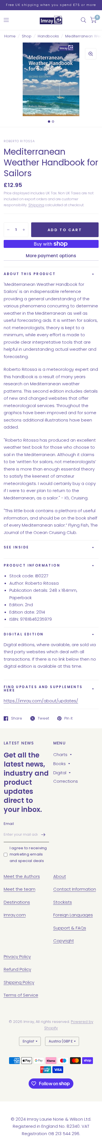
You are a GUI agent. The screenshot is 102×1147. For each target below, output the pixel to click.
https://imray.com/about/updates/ (41, 701)
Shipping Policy (19, 982)
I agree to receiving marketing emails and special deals (28, 854)
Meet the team (19, 889)
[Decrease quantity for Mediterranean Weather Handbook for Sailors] (8, 230)
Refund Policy (17, 969)
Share (16, 718)
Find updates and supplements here (43, 688)
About (59, 876)
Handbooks (48, 36)
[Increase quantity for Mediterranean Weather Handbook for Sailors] (24, 230)
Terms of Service (21, 995)
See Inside (16, 547)
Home (10, 36)
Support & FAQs (69, 928)
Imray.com (15, 915)
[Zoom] (90, 53)
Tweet (43, 718)
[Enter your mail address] (43, 834)
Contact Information (74, 889)
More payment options (51, 256)
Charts (60, 754)
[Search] (83, 20)
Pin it (68, 718)
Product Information (32, 565)
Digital (59, 773)
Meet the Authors (22, 876)
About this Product (30, 273)
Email (9, 823)
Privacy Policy (17, 956)
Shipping (36, 205)
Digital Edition (24, 634)
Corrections (65, 781)
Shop (26, 36)
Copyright (63, 941)
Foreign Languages (73, 915)
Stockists (62, 902)
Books (59, 764)
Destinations (17, 902)
